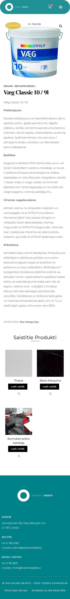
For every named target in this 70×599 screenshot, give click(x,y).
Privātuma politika (16, 590)
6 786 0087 (12, 543)
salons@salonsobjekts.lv (27, 547)
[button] (61, 7)
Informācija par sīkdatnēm (48, 590)
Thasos (18, 380)
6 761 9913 (12, 563)
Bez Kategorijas (25, 86)
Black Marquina (50, 380)
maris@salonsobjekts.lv (26, 568)
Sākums (8, 86)
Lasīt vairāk (17, 386)
